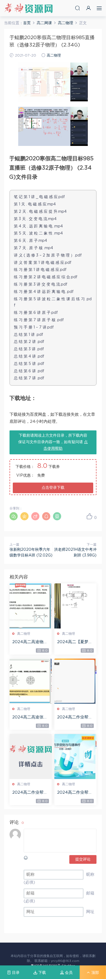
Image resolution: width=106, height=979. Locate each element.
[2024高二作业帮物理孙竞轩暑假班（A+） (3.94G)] (75, 681)
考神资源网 (28, 8)
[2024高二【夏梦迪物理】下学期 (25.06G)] (75, 605)
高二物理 (54, 55)
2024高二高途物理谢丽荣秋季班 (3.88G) (30, 642)
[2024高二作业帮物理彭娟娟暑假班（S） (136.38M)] (31, 756)
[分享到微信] (14, 516)
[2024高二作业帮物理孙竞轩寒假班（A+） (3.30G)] (75, 756)
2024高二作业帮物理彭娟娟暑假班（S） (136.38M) (30, 792)
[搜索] (77, 8)
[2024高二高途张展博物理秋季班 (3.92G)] (31, 681)
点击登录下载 (53, 488)
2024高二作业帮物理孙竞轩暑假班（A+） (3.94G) (75, 717)
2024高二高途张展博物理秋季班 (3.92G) (30, 717)
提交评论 (83, 859)
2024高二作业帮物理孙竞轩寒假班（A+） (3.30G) (75, 792)
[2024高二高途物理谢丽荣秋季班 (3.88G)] (31, 605)
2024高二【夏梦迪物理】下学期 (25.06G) (75, 642)
